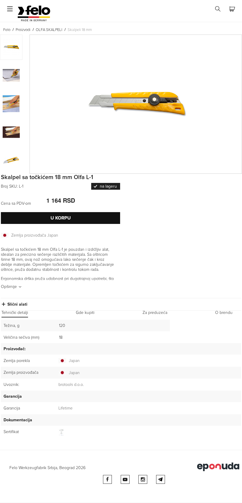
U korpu (60, 218)
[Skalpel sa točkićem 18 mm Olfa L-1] (136, 104)
